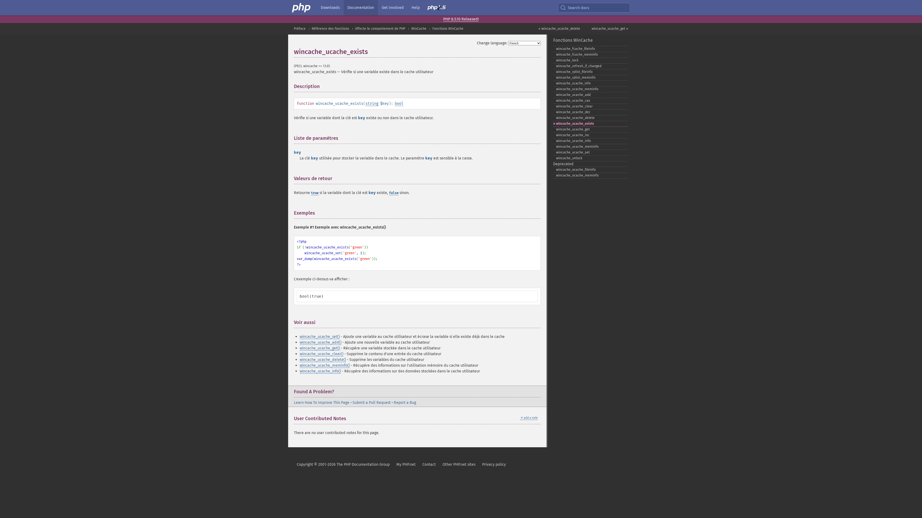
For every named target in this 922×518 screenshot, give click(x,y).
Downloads (330, 7)
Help (416, 7)
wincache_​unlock (569, 158)
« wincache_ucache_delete (559, 29)
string (371, 103)
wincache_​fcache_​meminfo (577, 55)
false (394, 193)
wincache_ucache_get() (320, 348)
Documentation (360, 7)
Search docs (578, 8)
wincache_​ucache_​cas (573, 101)
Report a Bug (405, 402)
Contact (429, 464)
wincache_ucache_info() (320, 371)
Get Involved (393, 7)
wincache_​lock (567, 60)
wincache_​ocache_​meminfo (577, 175)
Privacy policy (494, 464)
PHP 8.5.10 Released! (461, 19)
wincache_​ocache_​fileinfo (576, 170)
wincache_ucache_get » (610, 29)
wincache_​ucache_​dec (573, 112)
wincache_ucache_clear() (321, 354)
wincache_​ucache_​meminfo (577, 147)
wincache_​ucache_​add (573, 95)
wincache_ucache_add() (320, 342)
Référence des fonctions (330, 29)
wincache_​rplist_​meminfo (575, 78)
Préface (300, 29)
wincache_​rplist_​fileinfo (574, 72)
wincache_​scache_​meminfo (577, 89)
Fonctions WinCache (447, 29)
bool (399, 103)
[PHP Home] (301, 7)
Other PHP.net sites (459, 464)
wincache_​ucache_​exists (575, 124)
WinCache (418, 29)
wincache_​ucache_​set (573, 152)
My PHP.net (406, 464)
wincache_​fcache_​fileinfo (575, 49)
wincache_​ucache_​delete (575, 118)
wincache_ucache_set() (320, 336)
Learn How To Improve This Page (321, 402)
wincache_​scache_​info (573, 83)
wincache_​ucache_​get (573, 129)
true (315, 193)
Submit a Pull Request (371, 402)
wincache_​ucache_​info (573, 141)
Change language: (492, 43)
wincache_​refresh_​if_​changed (578, 66)
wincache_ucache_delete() (323, 359)
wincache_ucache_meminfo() (325, 365)
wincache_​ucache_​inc (572, 135)
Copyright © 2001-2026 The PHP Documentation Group (343, 464)
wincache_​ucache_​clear (574, 106)
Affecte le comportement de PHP (380, 29)
